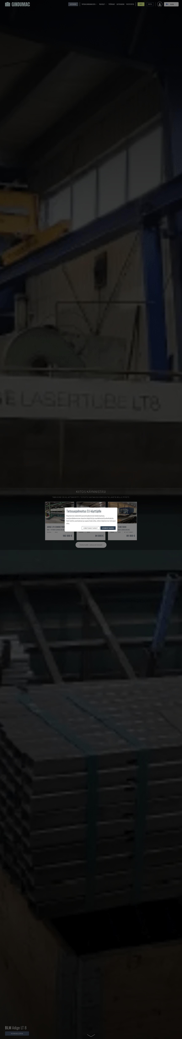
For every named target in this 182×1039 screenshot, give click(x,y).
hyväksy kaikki (108, 528)
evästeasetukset (91, 528)
